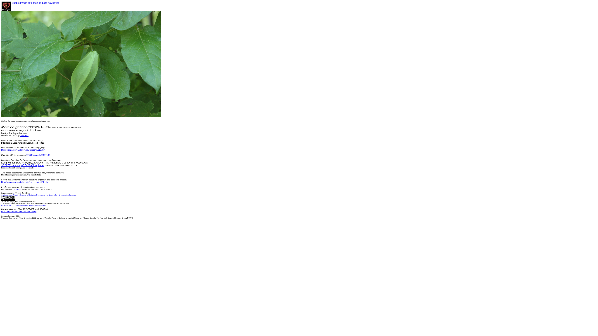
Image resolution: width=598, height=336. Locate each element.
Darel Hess (24, 136)
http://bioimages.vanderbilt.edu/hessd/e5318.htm (23, 150)
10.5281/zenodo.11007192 (38, 155)
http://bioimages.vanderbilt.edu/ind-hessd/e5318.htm (24, 182)
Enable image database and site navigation (35, 3)
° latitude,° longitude (22, 165)
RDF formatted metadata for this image (18, 211)
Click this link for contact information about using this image (23, 205)
